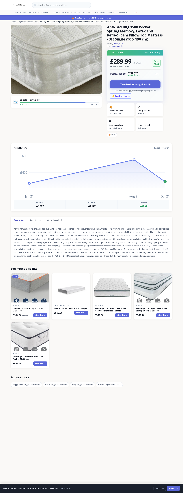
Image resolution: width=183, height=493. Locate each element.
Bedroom (33, 13)
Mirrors (86, 13)
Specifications (36, 220)
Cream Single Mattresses (109, 384)
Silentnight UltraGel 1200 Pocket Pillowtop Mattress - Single (110, 309)
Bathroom (123, 13)
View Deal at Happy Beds (133, 84)
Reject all (160, 488)
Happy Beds (118, 43)
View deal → (40, 315)
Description (19, 220)
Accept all (173, 488)
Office (55, 13)
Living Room (19, 13)
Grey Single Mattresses (82, 384)
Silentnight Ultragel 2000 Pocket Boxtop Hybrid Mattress (151, 309)
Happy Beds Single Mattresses (26, 384)
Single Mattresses (25, 21)
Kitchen (45, 13)
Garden (111, 13)
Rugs (76, 13)
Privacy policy (64, 488)
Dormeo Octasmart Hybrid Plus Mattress (28, 309)
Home (13, 21)
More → (157, 74)
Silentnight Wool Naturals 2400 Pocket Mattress (28, 357)
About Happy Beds (55, 220)
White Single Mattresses (56, 384)
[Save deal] (46, 277)
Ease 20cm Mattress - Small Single (70, 308)
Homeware (99, 13)
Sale (135, 13)
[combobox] (61, 5)
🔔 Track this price (121, 96)
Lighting (66, 13)
